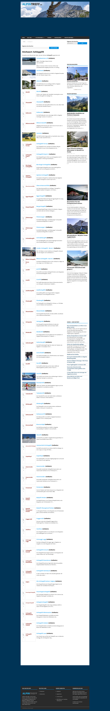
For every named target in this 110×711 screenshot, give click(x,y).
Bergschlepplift (41, 206)
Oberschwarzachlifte (42, 185)
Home (23, 37)
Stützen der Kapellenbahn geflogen (75, 344)
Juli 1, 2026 (70, 238)
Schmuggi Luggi (41, 539)
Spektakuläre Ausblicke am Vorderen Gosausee (75, 114)
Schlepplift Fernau (42, 143)
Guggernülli (40, 518)
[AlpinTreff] (55, 16)
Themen (49, 37)
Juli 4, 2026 (70, 205)
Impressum (42, 691)
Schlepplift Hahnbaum (43, 571)
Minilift (38, 91)
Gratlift (38, 279)
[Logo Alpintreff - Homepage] (29, 695)
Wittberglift (40, 403)
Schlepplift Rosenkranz (43, 560)
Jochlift (38, 269)
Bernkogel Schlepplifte (43, 164)
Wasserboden (40, 311)
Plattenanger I (40, 217)
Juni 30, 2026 (70, 271)
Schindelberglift (41, 238)
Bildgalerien (58, 37)
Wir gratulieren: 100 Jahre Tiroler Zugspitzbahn (77, 236)
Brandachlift (40, 382)
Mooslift (39, 435)
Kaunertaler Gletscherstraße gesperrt (76, 268)
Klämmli (39, 81)
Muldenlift (39, 332)
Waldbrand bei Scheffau (73, 354)
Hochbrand (39, 70)
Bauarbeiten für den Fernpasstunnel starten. (74, 202)
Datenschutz (42, 694)
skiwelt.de (59, 691)
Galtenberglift (40, 342)
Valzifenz (39, 529)
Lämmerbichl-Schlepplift (44, 445)
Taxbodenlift (40, 393)
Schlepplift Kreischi (42, 550)
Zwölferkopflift (41, 290)
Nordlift (38, 363)
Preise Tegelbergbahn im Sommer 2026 (76, 364)
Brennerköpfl (40, 424)
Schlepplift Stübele (42, 623)
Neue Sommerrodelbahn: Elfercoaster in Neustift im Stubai (75, 150)
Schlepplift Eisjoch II (42, 154)
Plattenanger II (41, 227)
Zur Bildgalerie (84, 86)
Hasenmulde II (40, 476)
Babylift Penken (41, 497)
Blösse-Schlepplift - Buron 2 (44, 258)
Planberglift (40, 300)
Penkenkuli (39, 487)
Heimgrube (39, 321)
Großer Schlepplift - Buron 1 (45, 248)
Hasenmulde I (40, 466)
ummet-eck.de (59, 696)
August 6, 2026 (71, 116)
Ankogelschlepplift (42, 602)
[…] (82, 128)
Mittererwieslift (41, 123)
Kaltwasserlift (40, 414)
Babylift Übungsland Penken (45, 508)
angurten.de (59, 694)
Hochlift (38, 373)
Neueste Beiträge (69, 37)
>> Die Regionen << (39, 37)
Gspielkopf (39, 456)
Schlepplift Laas (41, 633)
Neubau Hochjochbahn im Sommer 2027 (76, 335)
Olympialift (39, 102)
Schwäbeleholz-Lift (42, 58)
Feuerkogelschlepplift (43, 591)
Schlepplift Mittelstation (43, 612)
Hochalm (39, 133)
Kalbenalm (39, 112)
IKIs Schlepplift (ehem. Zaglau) (45, 581)
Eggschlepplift (40, 196)
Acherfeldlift (40, 353)
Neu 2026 (29, 37)
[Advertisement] (55, 27)
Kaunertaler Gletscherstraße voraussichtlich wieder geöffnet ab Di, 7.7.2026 (76, 368)
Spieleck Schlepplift (42, 175)
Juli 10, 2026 (70, 153)
